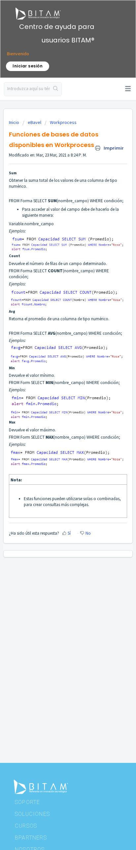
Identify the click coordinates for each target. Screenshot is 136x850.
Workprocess (63, 122)
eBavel (34, 122)
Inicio (14, 122)
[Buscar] (55, 89)
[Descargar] (56, 430)
